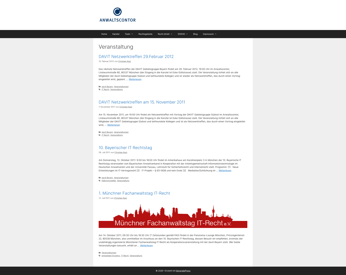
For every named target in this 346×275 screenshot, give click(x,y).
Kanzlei (115, 34)
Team (127, 34)
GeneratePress (183, 270)
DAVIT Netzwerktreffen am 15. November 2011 (142, 102)
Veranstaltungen (121, 86)
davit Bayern (107, 86)
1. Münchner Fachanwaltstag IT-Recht (134, 193)
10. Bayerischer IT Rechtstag (125, 147)
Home (104, 34)
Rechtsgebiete (145, 34)
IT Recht (105, 89)
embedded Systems (111, 255)
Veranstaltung (116, 89)
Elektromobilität (109, 180)
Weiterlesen (135, 79)
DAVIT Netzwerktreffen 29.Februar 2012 (136, 56)
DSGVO (181, 34)
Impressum (208, 34)
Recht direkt (163, 34)
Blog (195, 34)
